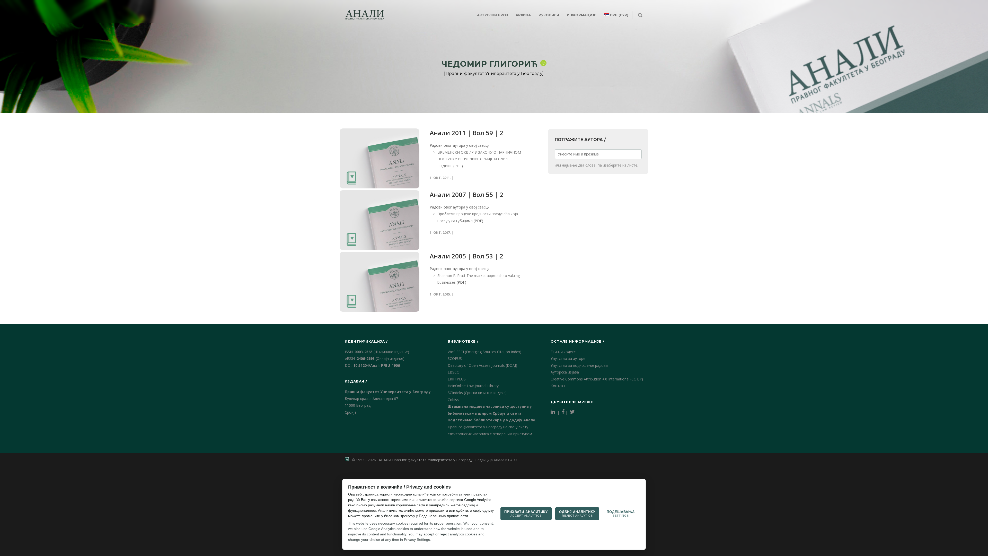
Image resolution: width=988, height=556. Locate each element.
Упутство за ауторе (568, 358)
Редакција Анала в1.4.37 (496, 459)
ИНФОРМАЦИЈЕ (581, 15)
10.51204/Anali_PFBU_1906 (376, 365)
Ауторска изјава (565, 372)
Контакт (558, 385)
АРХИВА (523, 15)
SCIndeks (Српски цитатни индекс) (477, 392)
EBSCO (454, 372)
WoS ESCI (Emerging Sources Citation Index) (484, 351)
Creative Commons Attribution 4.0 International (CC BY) (597, 379)
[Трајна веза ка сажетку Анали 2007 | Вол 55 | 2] (379, 220)
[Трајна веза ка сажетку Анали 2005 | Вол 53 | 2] (379, 282)
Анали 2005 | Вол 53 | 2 (466, 256)
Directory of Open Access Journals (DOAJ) (482, 365)
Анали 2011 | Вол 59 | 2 (466, 132)
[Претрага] (640, 15)
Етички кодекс (563, 351)
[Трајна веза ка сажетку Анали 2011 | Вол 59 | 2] (379, 158)
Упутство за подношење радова (579, 365)
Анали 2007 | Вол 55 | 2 (466, 194)
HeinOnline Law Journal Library (473, 385)
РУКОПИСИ (549, 15)
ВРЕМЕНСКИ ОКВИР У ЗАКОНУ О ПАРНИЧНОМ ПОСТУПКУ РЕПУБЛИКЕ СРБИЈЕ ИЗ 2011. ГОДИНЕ (479, 159)
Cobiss (453, 399)
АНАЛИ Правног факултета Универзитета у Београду (425, 459)
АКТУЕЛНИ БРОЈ (492, 15)
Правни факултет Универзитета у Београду (388, 391)
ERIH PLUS (457, 379)
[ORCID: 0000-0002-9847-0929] (543, 63)
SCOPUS (455, 358)
